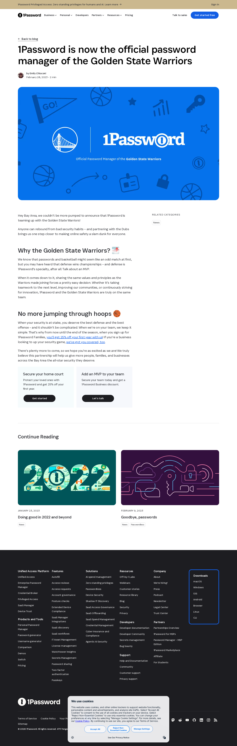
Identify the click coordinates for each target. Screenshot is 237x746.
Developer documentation (134, 628)
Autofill (56, 577)
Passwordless (137, 524)
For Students (161, 662)
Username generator (29, 641)
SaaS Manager (26, 605)
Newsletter (160, 601)
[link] (205, 15)
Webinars (125, 583)
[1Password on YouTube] (187, 720)
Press (157, 589)
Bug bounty (126, 646)
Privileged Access (28, 599)
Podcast (158, 595)
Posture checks (60, 601)
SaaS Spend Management (100, 619)
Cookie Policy (48, 718)
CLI (195, 617)
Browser (197, 605)
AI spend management (98, 577)
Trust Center (161, 613)
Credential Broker (28, 593)
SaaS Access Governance (100, 607)
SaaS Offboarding (96, 613)
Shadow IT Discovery (97, 601)
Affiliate (158, 656)
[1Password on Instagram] (208, 720)
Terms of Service (27, 718)
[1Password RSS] (215, 720)
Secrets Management (64, 658)
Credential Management (100, 625)
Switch (22, 659)
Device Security (94, 595)
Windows (198, 587)
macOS (197, 581)
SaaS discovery (60, 627)
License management (64, 645)
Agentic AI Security (96, 641)
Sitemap (22, 724)
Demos (22, 653)
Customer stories (129, 589)
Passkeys (57, 680)
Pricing (22, 665)
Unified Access (26, 577)
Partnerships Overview (166, 628)
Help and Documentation (134, 660)
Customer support (130, 673)
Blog (122, 601)
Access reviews (60, 583)
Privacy (124, 613)
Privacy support (128, 679)
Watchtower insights (64, 651)
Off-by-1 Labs (127, 577)
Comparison (25, 647)
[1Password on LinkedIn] (201, 720)
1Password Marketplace (167, 650)
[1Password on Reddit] (180, 720)
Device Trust (25, 611)
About (157, 577)
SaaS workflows (60, 633)
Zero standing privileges (99, 583)
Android (197, 599)
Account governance (63, 595)
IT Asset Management (64, 639)
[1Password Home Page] (29, 15)
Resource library (129, 595)
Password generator (29, 635)
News (156, 222)
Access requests (61, 589)
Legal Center (161, 607)
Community (126, 666)
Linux (196, 611)
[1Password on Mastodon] (173, 720)
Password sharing (62, 664)
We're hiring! (161, 583)
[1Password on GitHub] (194, 720)
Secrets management (132, 640)
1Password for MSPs (165, 634)
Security (124, 607)
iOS (195, 593)
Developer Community (132, 634)
